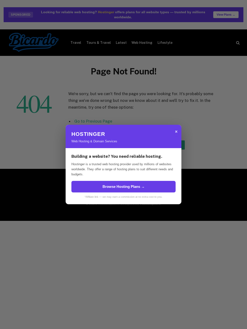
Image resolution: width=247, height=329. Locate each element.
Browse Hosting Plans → (124, 186)
